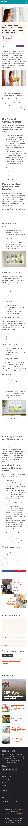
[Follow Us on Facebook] (3, 769)
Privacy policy (19, 822)
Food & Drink (5, 779)
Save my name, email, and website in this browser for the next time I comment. (15, 650)
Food (4, 782)
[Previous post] (2, 586)
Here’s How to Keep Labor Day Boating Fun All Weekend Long (18, 729)
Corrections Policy (10, 822)
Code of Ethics (17, 820)
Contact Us (20, 818)
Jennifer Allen (10, 36)
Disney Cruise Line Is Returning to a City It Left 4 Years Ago (17, 740)
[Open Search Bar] (26, 2)
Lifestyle (4, 790)
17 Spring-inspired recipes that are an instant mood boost (10, 601)
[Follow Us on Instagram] (6, 769)
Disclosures (21, 95)
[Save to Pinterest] (22, 46)
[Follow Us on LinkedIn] (13, 769)
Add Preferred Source (10, 46)
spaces (14, 197)
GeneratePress (14, 811)
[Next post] (25, 601)
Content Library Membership (9, 801)
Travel (4, 788)
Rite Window (5, 199)
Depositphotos (19, 813)
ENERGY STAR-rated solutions (14, 482)
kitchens (13, 327)
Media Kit (14, 818)
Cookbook (7, 818)
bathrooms (14, 530)
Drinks (4, 785)
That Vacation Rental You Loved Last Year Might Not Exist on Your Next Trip (18, 707)
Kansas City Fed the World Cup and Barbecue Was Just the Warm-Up (18, 718)
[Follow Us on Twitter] (10, 769)
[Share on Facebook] (19, 46)
